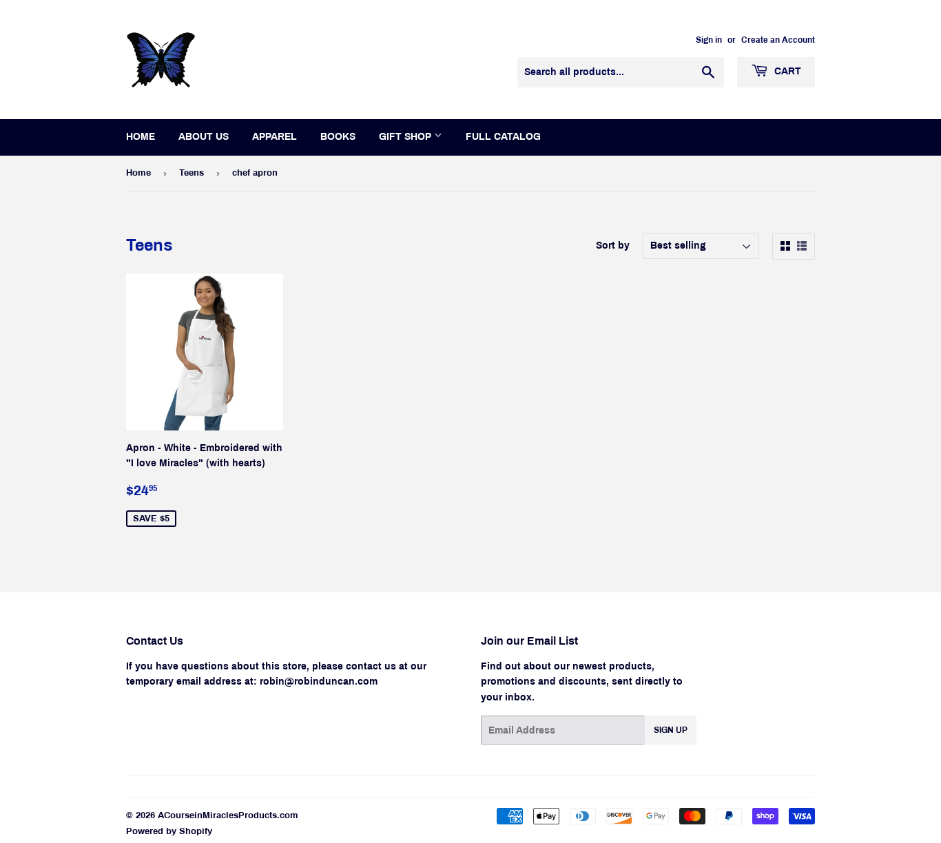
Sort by (613, 245)
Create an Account (778, 40)
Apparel (274, 137)
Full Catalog (503, 137)
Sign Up (670, 730)
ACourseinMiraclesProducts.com (228, 815)
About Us (203, 137)
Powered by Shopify (169, 831)
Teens (191, 173)
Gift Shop (406, 137)
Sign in (709, 40)
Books (337, 137)
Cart (786, 71)
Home (140, 137)
